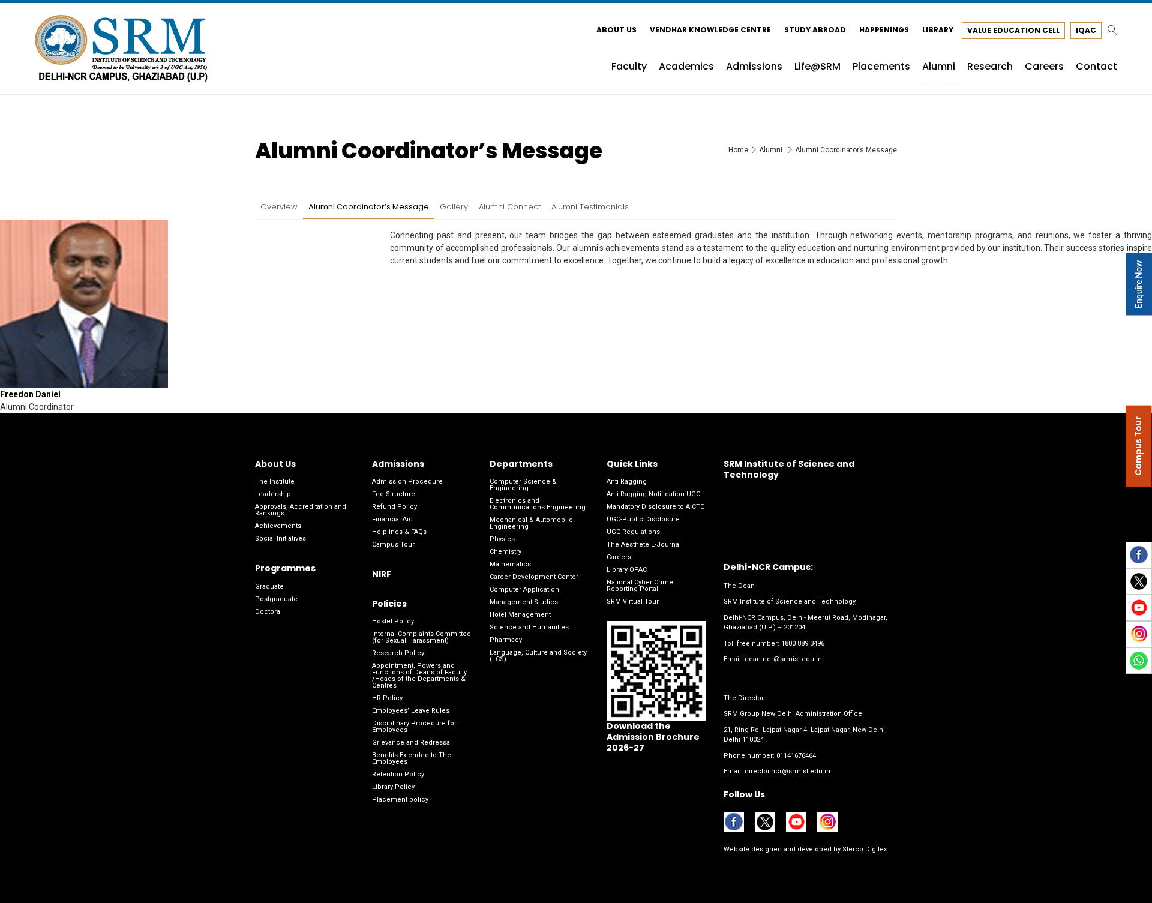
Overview (279, 206)
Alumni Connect (510, 206)
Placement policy (400, 799)
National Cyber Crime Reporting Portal (640, 585)
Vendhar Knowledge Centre (710, 30)
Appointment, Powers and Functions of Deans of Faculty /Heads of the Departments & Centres (419, 675)
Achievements (278, 526)
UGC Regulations (633, 532)
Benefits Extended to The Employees (411, 758)
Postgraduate (276, 599)
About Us (616, 30)
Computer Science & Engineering (523, 485)
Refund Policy (394, 507)
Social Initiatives (280, 538)
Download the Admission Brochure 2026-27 (653, 737)
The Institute (275, 481)
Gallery (454, 206)
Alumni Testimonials (590, 206)
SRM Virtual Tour (633, 601)
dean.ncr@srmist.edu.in (783, 659)
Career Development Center (534, 577)
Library (937, 30)
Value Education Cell (1013, 30)
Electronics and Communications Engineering (538, 504)
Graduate (269, 586)
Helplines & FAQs (399, 532)
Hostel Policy (393, 621)
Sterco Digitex (864, 849)
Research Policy (398, 653)
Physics (502, 539)
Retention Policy (398, 774)
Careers (619, 557)
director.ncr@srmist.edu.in (787, 771)
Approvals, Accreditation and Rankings (300, 510)
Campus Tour (393, 544)
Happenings (884, 30)
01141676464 (796, 756)
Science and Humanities (529, 627)
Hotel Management (520, 615)
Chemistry (505, 552)
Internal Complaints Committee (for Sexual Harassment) (421, 637)
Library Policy (393, 787)
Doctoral (268, 612)
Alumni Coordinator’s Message (368, 206)
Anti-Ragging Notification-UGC (653, 494)
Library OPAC (627, 570)
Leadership (273, 494)
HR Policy (387, 698)
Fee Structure (393, 494)
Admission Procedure (407, 481)
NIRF (381, 574)
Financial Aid (392, 519)
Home (738, 150)
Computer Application (524, 589)
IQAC (1086, 30)
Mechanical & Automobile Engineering (531, 523)
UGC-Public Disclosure (643, 519)
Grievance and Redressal (412, 742)
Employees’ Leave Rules (410, 711)
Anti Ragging (627, 481)
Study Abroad (815, 30)
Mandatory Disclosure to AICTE (655, 507)
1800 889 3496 (802, 643)
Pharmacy (506, 640)
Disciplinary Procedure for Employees (414, 726)
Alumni (771, 150)
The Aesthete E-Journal (644, 544)
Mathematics (510, 564)
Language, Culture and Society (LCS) (538, 656)
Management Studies (524, 602)
